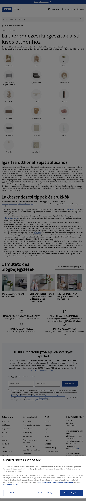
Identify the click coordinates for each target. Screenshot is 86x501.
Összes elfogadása (71, 493)
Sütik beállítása (16, 493)
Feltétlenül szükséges (45, 493)
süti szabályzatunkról (11, 484)
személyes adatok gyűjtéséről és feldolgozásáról (55, 482)
